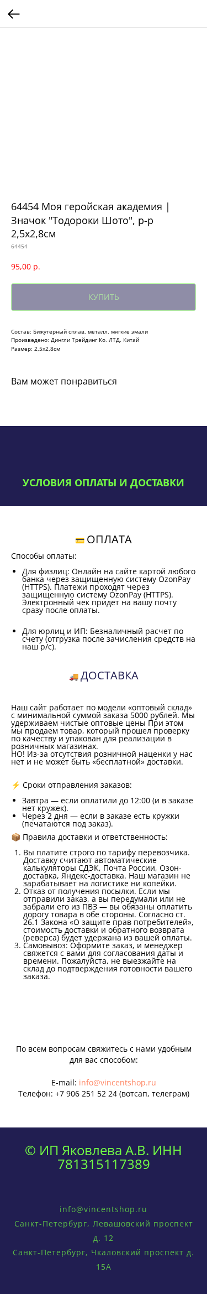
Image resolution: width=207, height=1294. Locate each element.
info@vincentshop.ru (117, 1082)
